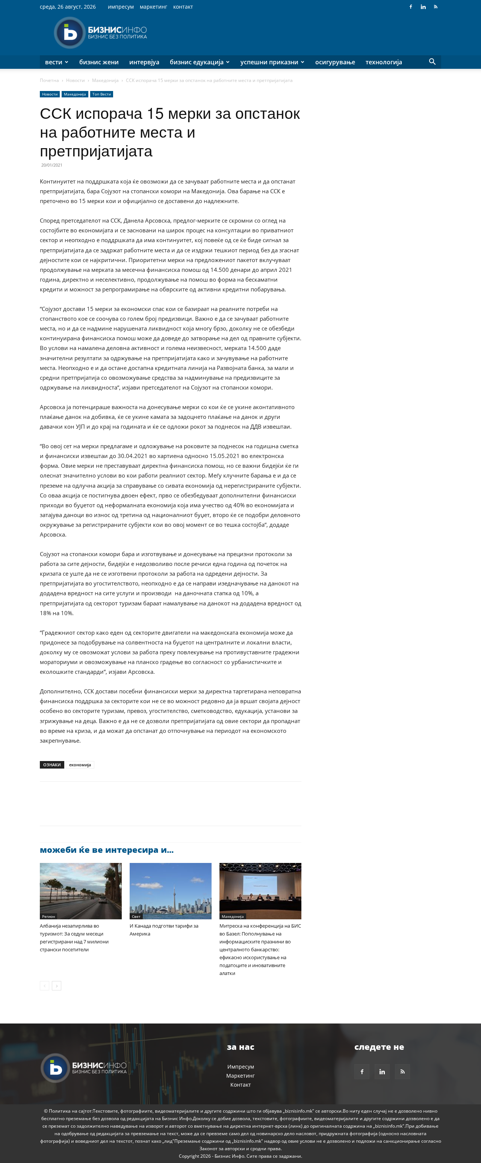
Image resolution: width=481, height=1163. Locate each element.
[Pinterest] (81, 810)
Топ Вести (101, 94)
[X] (64, 810)
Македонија (105, 80)
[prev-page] (44, 985)
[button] (432, 62)
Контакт (183, 6)
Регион (48, 916)
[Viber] (133, 810)
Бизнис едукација (197, 62)
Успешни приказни (269, 62)
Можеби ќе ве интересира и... (107, 849)
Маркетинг (153, 6)
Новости (75, 80)
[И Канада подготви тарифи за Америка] (171, 891)
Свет (136, 916)
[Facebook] (410, 7)
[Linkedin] (423, 7)
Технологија (384, 62)
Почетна (49, 80)
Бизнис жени (99, 62)
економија (80, 764)
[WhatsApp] (99, 810)
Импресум (121, 6)
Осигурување (335, 62)
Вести (53, 62)
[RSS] (435, 7)
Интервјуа (144, 62)
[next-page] (56, 985)
